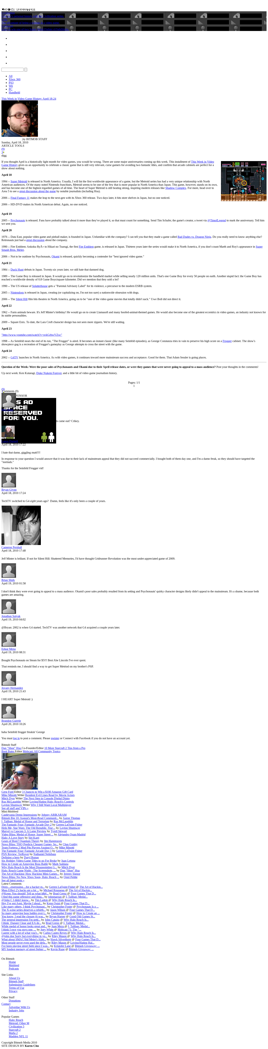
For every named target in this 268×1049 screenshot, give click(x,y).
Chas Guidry (70, 844)
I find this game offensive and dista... (22, 896)
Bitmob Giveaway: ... (87, 946)
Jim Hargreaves (53, 841)
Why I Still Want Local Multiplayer (51, 804)
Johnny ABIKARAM (54, 814)
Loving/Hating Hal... (82, 942)
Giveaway (7, 26)
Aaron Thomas (71, 818)
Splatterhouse (40, 286)
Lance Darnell (9, 441)
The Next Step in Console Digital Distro (46, 798)
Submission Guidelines (22, 984)
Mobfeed (14, 965)
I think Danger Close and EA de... (21, 923)
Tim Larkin (41, 900)
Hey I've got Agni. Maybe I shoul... (21, 903)
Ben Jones (7, 409)
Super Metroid (19, 181)
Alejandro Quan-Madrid (72, 834)
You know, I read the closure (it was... (23, 916)
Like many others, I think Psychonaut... (24, 906)
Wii (11, 85)
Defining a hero (10, 857)
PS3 (11, 82)
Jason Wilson (58, 909)
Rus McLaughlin (11, 801)
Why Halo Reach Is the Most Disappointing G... (29, 867)
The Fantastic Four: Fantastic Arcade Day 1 (26, 850)
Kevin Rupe (58, 949)
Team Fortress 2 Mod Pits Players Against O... (28, 847)
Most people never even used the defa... (24, 942)
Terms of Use (16, 987)
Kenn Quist (54, 903)
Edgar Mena (8, 649)
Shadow (170, 188)
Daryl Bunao (31, 857)
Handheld (14, 92)
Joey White (47, 929)
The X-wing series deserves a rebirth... (23, 909)
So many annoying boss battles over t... (23, 913)
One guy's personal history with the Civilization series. (32, 16)
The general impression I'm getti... (20, 919)
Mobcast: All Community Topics (41, 751)
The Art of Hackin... (91, 886)
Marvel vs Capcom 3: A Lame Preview (23, 831)
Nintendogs (17, 292)
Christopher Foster (61, 906)
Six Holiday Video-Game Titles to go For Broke (29, 860)
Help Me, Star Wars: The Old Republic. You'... (28, 827)
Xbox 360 (14, 79)
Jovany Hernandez (12, 687)
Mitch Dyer (8, 798)
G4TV (14, 357)
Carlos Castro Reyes (55, 932)
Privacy (13, 991)
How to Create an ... (88, 913)
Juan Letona (68, 860)
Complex (181, 188)
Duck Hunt (17, 269)
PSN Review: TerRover (15, 854)
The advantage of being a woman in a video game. (30, 22)
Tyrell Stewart (59, 831)
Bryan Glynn (9, 489)
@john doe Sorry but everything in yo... (24, 936)
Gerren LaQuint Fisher (69, 824)
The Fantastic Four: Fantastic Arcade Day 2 (26, 824)
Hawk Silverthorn (61, 939)
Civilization (8, 12)
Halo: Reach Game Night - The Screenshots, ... (28, 870)
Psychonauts (18, 220)
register (55, 738)
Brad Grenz (60, 893)
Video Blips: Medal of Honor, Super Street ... (27, 834)
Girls (4, 19)
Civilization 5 (16, 1026)
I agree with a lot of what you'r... (20, 932)
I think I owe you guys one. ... (18, 929)
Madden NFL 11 (18, 1036)
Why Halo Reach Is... (64, 900)
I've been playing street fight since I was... (25, 946)
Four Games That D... (83, 893)
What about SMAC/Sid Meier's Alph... (23, 939)
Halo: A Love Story (12, 837)
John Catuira (52, 919)
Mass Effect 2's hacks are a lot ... (20, 890)
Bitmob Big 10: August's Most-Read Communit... (30, 818)
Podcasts (14, 968)
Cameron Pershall (11, 547)
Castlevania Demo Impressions (19, 814)
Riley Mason (59, 936)
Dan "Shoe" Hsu (11, 748)
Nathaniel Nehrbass (44, 854)
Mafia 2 (13, 1033)
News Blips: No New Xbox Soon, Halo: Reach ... (30, 877)
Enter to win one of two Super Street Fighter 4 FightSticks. (35, 29)
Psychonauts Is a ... (88, 906)
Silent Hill (22, 299)
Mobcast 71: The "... (69, 929)
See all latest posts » (12, 880)
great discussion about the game (37, 191)
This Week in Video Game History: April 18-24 (28, 98)
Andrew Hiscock (11, 139)
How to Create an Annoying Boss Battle (24, 864)
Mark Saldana (60, 864)
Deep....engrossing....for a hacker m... (23, 886)
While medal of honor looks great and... (24, 926)
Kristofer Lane (62, 946)
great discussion (35, 240)
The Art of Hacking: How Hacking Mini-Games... (30, 873)
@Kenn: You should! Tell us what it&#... (25, 893)
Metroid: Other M (19, 1023)
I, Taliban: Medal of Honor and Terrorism (25, 821)
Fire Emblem (86, 246)
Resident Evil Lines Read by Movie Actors (50, 795)
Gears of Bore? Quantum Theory (20, 841)
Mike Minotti (9, 795)
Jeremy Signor (72, 873)
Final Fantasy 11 (20, 197)
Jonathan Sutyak (10, 616)
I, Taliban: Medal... (77, 896)
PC (10, 89)
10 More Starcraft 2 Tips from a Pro (64, 748)
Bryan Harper (57, 916)
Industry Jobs (16, 1010)
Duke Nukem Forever (48, 373)
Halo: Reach (16, 1019)
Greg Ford (7, 791)
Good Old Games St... (82, 916)
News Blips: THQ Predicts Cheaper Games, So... (29, 844)
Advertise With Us (19, 1007)
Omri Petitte (70, 877)
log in (16, 738)
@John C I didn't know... (15, 900)
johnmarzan (55, 896)
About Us (14, 978)
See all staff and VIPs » (14, 808)
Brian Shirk (8, 580)
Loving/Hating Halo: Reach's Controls (52, 801)
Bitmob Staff (16, 981)
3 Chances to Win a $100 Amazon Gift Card (47, 791)
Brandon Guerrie (11, 720)
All (10, 76)
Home (12, 962)
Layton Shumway (12, 804)
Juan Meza (58, 926)
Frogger (227, 341)
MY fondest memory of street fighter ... (23, 949)
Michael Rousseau (54, 890)
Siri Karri (33, 837)
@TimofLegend (216, 220)
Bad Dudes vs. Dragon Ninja (194, 236)
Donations (15, 1000)
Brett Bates (8, 751)
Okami (55, 256)
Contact (5, 1003)
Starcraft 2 (15, 1029)
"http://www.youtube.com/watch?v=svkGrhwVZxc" (31, 334)
